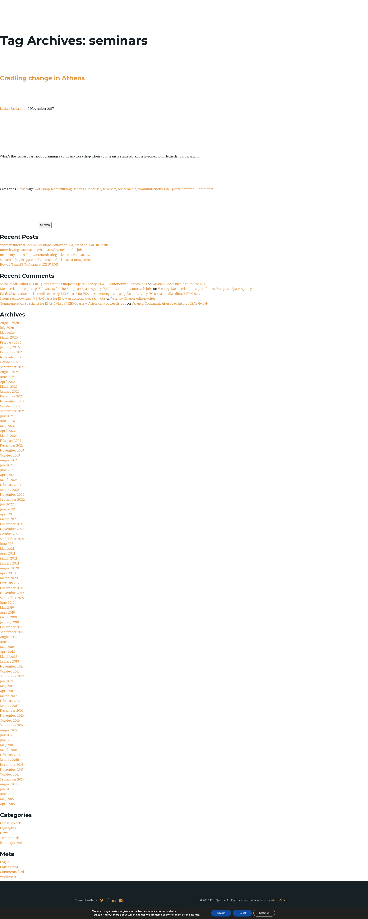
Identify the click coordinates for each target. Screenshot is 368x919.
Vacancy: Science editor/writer (133, 298)
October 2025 (10, 362)
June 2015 (7, 794)
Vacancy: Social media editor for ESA (179, 284)
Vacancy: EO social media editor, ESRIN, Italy (168, 294)
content (188, 189)
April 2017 (7, 691)
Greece (90, 189)
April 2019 (7, 612)
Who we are (277, 13)
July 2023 (6, 465)
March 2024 (9, 436)
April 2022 (8, 514)
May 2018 (7, 647)
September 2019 (12, 598)
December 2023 (11, 445)
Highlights (8, 828)
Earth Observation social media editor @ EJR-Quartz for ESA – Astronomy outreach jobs (65, 294)
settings (194, 915)
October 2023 (10, 455)
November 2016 (12, 715)
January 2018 (9, 661)
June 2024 (7, 421)
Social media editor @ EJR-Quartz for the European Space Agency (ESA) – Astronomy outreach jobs (73, 284)
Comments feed (12, 872)
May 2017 (7, 686)
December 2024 (12, 396)
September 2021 (12, 539)
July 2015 (6, 789)
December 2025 (12, 352)
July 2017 (6, 681)
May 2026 (7, 333)
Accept (221, 913)
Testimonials (10, 838)
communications (150, 189)
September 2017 (12, 676)
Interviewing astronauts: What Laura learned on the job (41, 250)
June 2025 (7, 377)
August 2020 (9, 568)
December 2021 (11, 524)
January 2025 (9, 391)
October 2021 (10, 534)
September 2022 (12, 499)
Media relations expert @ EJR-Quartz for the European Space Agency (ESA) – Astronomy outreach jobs (76, 289)
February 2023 (10, 485)
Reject (242, 913)
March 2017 (8, 696)
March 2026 (9, 337)
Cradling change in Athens (42, 78)
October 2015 (10, 774)
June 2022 (7, 509)
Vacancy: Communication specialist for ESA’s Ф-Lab (170, 303)
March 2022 (9, 519)
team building (61, 189)
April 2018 (7, 652)
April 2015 (7, 804)
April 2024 (8, 431)
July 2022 (7, 504)
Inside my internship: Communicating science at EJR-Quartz (45, 255)
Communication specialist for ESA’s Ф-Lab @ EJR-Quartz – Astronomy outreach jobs (63, 303)
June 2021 (7, 544)
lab (99, 189)
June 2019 (7, 602)
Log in (5, 862)
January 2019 (9, 622)
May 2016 (7, 745)
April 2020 (8, 573)
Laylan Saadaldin (12, 108)
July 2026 (7, 328)
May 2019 (7, 607)
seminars (109, 189)
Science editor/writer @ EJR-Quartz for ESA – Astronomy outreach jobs (53, 298)
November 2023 (12, 450)
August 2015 (9, 784)
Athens (78, 189)
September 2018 (12, 632)
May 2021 (7, 549)
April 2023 (7, 475)
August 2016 (9, 730)
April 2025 (7, 382)
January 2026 (10, 347)
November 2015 (12, 769)
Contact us (344, 13)
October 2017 (10, 671)
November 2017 (12, 666)
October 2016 (10, 720)
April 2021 (7, 553)
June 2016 (7, 740)
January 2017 (9, 706)
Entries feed (9, 867)
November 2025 (12, 357)
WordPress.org (11, 877)
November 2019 (12, 593)
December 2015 (11, 765)
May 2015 (7, 799)
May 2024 (7, 426)
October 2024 (10, 406)
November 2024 (12, 401)
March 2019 (8, 617)
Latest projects (11, 823)
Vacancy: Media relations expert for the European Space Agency (205, 289)
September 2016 (12, 725)
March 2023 (8, 480)
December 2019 (11, 588)
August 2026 (9, 323)
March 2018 (8, 657)
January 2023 (9, 490)
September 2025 (12, 367)
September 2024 (12, 411)
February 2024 (10, 441)
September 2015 (12, 779)
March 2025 (8, 386)
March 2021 (8, 558)
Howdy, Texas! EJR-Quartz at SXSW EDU (29, 264)
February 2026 (10, 342)
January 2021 (9, 563)
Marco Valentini (282, 900)
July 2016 (6, 735)
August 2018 (9, 637)
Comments (204, 189)
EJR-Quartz (172, 189)
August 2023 (9, 460)
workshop (42, 189)
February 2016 (10, 755)
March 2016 (8, 750)
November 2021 (12, 529)
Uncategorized (11, 843)
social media (127, 189)
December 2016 (11, 710)
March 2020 (9, 578)
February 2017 (10, 701)
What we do (303, 13)
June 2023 (7, 470)
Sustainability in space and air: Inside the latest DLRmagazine (45, 260)
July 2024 (7, 416)
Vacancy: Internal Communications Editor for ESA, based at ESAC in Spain (54, 245)
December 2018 (11, 627)
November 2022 (12, 494)
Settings (264, 913)
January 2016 (9, 760)
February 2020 (10, 583)
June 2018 (7, 642)
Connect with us (86, 900)
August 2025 (9, 372)
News (323, 13)
